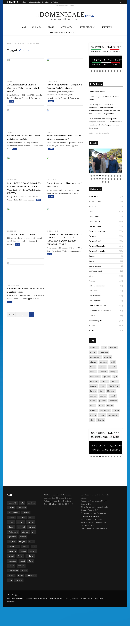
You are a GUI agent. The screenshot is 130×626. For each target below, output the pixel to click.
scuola (110, 405)
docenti (112, 367)
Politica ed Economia (61, 33)
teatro (93, 415)
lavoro (93, 391)
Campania (104, 352)
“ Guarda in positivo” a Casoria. (21, 234)
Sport (51, 27)
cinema (93, 362)
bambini (113, 347)
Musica (92, 281)
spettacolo (105, 410)
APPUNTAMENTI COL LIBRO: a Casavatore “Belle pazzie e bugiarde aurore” (23, 88)
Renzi (92, 405)
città (113, 362)
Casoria (107, 357)
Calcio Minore (95, 216)
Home (23, 27)
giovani (107, 376)
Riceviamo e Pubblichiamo (100, 310)
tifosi (102, 415)
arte (104, 347)
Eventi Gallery (95, 266)
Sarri (101, 405)
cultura (102, 367)
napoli (112, 396)
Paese (92, 401)
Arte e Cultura (87, 27)
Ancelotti (94, 347)
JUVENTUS (113, 386)
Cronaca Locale (95, 241)
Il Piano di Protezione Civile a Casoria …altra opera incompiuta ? (65, 137)
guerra (104, 381)
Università (112, 415)
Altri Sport (93, 196)
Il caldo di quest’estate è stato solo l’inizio (40, 2)
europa (113, 372)
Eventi (91, 261)
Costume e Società (97, 231)
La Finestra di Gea (96, 271)
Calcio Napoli (94, 221)
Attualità (66, 27)
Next (126, 55)
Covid (92, 367)
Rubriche (107, 27)
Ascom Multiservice (47, 598)
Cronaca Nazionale (97, 246)
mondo (93, 396)
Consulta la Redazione (90, 516)
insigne (93, 386)
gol (115, 376)
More (12, 101)
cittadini (103, 362)
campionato (95, 357)
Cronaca (36, 27)
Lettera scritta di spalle (99, 133)
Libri (91, 276)
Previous (85, 55)
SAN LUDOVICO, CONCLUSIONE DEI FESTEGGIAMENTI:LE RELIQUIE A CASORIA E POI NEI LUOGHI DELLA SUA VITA (24, 188)
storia (116, 410)
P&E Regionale (95, 301)
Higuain (114, 381)
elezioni (103, 372)
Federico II (95, 376)
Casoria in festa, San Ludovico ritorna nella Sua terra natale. (24, 137)
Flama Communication (27, 598)
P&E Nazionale (95, 296)
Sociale (92, 325)
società (93, 410)
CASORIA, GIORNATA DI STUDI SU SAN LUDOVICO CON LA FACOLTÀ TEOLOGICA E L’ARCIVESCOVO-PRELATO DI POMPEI (64, 239)
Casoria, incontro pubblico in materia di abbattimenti (65, 185)
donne (92, 372)
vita (91, 420)
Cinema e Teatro (96, 226)
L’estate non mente (97, 91)
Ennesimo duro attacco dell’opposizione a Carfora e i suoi (25, 290)
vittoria (100, 420)
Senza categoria (95, 320)
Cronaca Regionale (97, 251)
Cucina (91, 256)
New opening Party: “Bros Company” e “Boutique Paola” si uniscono (64, 86)
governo (94, 381)
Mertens (111, 391)
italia (102, 386)
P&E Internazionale (97, 286)
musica (103, 396)
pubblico (113, 401)
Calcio (91, 211)
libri (101, 391)
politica (102, 401)
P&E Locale (94, 291)
